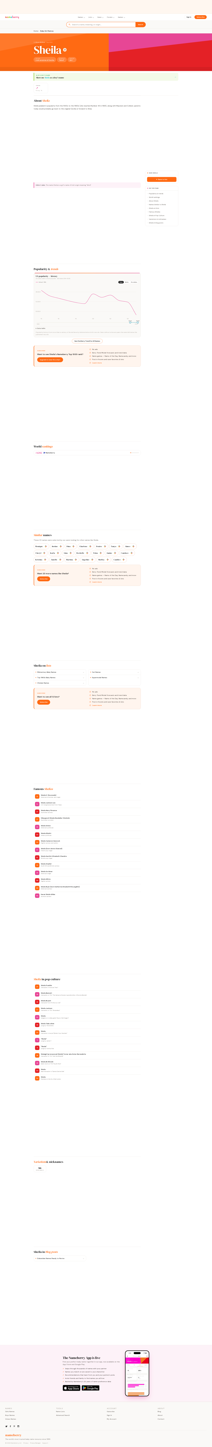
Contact (161, 1419)
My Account (111, 1419)
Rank (121, 282)
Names (80, 17)
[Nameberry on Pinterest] (14, 1426)
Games (120, 17)
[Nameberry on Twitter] (6, 1426)
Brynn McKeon (40, 42)
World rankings (154, 197)
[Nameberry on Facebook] (10, 1426)
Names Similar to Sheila (157, 205)
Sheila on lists (154, 208)
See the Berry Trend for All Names (87, 341)
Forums (109, 17)
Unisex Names (10, 1419)
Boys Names (10, 1415)
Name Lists (60, 1411)
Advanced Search (63, 1415)
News (99, 17)
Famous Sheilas (154, 212)
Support (45, 1443)
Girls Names (10, 1411)
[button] (161, 179)
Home (36, 31)
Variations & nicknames (157, 219)
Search (140, 25)
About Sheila (153, 201)
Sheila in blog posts (156, 223)
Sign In (188, 17)
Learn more (97, 363)
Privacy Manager (35, 1443)
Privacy (25, 1443)
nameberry (13, 1435)
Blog (159, 1411)
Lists (90, 17)
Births (127, 282)
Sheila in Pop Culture (156, 215)
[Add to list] (65, 50)
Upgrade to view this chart (50, 360)
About (160, 1415)
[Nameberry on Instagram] (18, 1426)
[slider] (130, 322)
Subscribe (201, 17)
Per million (134, 282)
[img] (87, 302)
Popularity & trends (156, 194)
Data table (41, 328)
